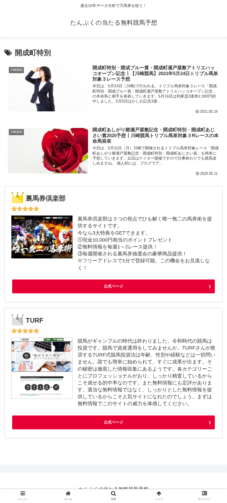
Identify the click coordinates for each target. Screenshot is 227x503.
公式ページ (113, 286)
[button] (211, 460)
